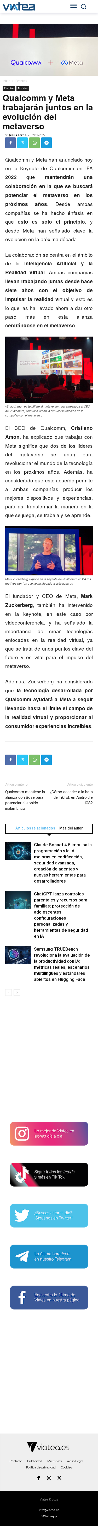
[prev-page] (8, 992)
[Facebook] (10, 142)
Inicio (6, 81)
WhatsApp (49, 1516)
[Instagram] (49, 1478)
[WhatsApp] (34, 142)
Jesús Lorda (18, 135)
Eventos (21, 81)
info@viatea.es (49, 1510)
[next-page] (17, 992)
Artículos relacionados (35, 828)
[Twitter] (22, 142)
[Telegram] (46, 142)
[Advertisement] (49, 1061)
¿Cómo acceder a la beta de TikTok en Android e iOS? (71, 797)
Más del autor (71, 828)
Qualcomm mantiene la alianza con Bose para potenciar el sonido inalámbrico (25, 800)
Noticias (22, 88)
